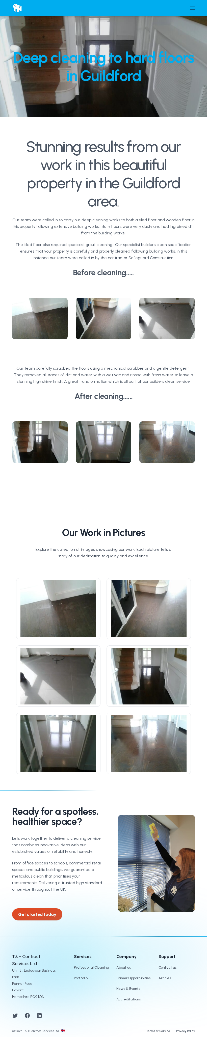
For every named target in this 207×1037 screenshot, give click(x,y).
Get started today (37, 914)
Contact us (167, 967)
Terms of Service (158, 1031)
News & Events (128, 989)
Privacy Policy (185, 1031)
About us (123, 967)
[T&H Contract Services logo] (17, 8)
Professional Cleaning (91, 967)
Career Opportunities (133, 978)
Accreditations (128, 999)
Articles (165, 978)
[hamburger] (192, 8)
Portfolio (81, 978)
